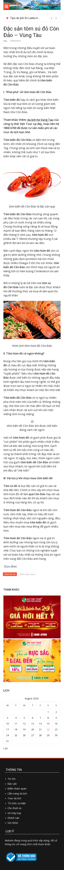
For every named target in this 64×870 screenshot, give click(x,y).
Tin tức (12, 778)
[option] (34, 18)
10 (7, 723)
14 (40, 723)
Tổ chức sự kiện (17, 803)
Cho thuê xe (15, 808)
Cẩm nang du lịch (17, 793)
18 (16, 729)
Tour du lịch (14, 798)
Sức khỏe (13, 822)
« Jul (5, 748)
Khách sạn (13, 817)
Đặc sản (12, 783)
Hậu (5, 40)
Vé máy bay (14, 813)
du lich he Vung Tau (40, 120)
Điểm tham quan (27, 574)
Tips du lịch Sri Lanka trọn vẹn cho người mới (36, 18)
